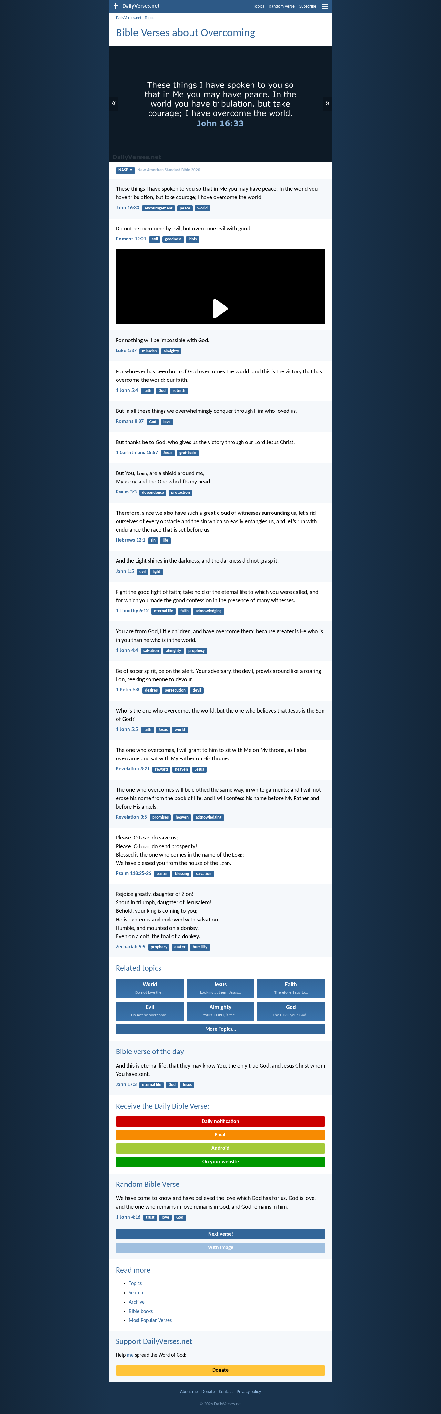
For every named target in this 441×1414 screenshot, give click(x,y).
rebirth (179, 391)
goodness (173, 239)
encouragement (159, 208)
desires (151, 690)
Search (136, 1293)
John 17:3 (126, 1084)
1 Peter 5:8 (127, 690)
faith (147, 391)
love (167, 422)
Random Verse (282, 6)
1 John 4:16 (128, 1217)
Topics (258, 6)
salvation (151, 651)
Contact (226, 1391)
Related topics (138, 968)
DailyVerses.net (128, 18)
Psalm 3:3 (126, 492)
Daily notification (220, 1121)
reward (161, 770)
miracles (149, 351)
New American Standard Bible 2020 (169, 170)
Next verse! (220, 1234)
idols (193, 239)
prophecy (196, 651)
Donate (220, 1370)
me (130, 1355)
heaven (181, 770)
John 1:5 (125, 571)
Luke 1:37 (126, 350)
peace (185, 208)
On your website (220, 1162)
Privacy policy (249, 1391)
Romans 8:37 (130, 421)
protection (180, 493)
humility (200, 947)
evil (155, 239)
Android (220, 1148)
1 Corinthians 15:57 (137, 452)
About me (189, 1391)
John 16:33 (127, 207)
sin (153, 540)
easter (162, 874)
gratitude (187, 453)
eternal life (163, 611)
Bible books (141, 1311)
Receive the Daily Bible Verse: (162, 1107)
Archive (137, 1302)
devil (197, 690)
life (165, 540)
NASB (123, 170)
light (156, 572)
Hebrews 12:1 (130, 540)
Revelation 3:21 (132, 769)
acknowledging (208, 611)
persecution (175, 690)
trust (150, 1218)
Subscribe (307, 6)
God (162, 391)
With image (220, 1247)
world (202, 208)
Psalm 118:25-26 (133, 873)
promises (160, 817)
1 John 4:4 (127, 650)
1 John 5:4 (127, 390)
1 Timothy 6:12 (132, 611)
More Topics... (220, 1029)
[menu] (325, 9)
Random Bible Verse (147, 1185)
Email (221, 1135)
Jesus (167, 453)
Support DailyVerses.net (154, 1342)
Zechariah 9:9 (130, 947)
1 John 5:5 (127, 729)
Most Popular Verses (150, 1320)
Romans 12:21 (131, 239)
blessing (182, 874)
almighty (171, 351)
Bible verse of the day (150, 1052)
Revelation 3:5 (131, 817)
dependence (153, 493)
